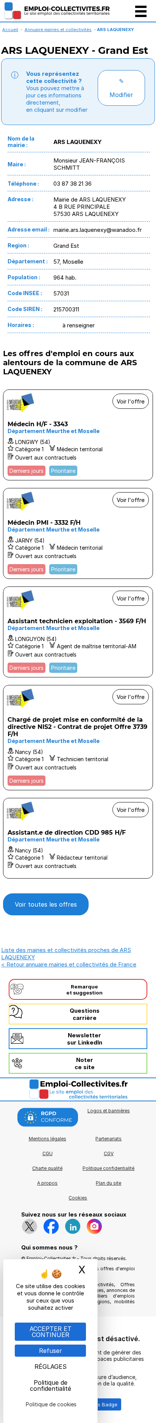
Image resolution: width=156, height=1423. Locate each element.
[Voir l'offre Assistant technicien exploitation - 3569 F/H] (78, 632)
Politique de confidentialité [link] (50, 1385)
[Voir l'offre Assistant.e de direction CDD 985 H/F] (78, 838)
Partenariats (108, 1139)
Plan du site (108, 1183)
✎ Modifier (121, 88)
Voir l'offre (131, 401)
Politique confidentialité (108, 1168)
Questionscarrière (85, 1014)
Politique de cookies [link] (51, 1404)
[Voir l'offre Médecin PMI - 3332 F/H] (78, 533)
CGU (47, 1153)
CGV (109, 1153)
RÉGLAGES (50, 1366)
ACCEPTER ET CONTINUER (51, 1332)
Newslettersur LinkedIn (84, 1039)
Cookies (78, 1198)
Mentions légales (47, 1139)
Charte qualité (47, 1168)
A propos (47, 1183)
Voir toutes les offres (46, 904)
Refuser (50, 1350)
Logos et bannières (108, 1110)
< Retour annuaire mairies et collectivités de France (68, 964)
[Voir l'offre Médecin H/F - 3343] (78, 435)
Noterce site (85, 1063)
